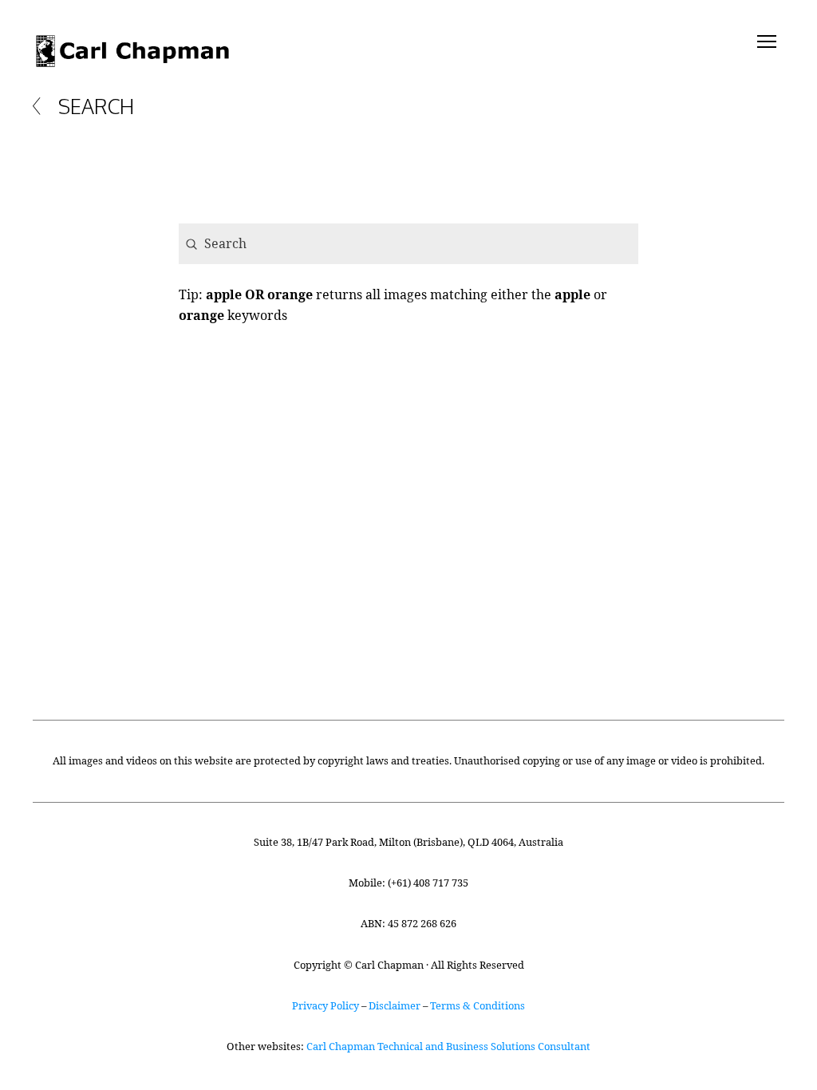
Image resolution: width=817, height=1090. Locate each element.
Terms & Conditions (477, 1005)
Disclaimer (394, 1005)
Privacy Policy (325, 1005)
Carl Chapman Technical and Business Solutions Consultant (448, 1046)
